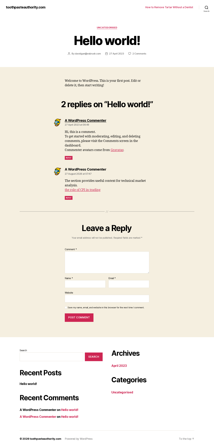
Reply (68, 158)
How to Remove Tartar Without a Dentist (169, 7)
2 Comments (139, 53)
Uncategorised (107, 27)
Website (69, 292)
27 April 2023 (116, 53)
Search (23, 350)
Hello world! (28, 384)
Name (69, 278)
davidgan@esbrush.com (88, 53)
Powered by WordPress (79, 438)
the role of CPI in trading (82, 190)
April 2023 (119, 366)
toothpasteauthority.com (25, 7)
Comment (71, 249)
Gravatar (117, 150)
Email (112, 278)
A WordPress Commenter (38, 417)
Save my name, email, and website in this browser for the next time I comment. (106, 307)
